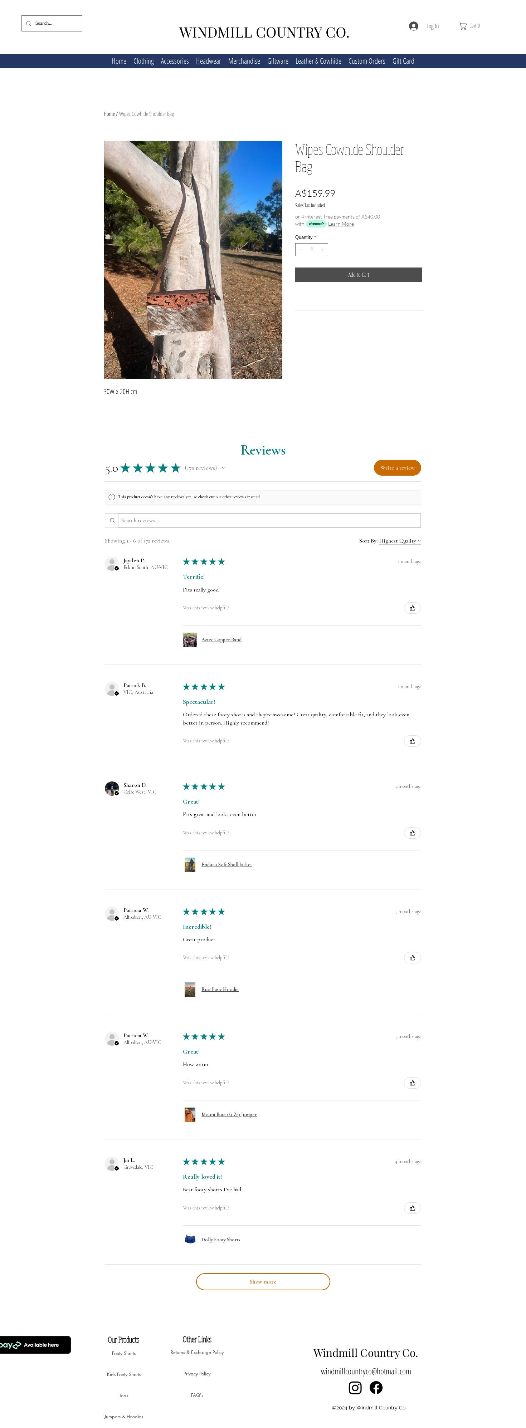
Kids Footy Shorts (124, 1374)
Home (109, 114)
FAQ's (197, 1395)
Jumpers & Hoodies (123, 1416)
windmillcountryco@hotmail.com (366, 1371)
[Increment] (323, 250)
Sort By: (368, 540)
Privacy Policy (197, 1373)
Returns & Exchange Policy (197, 1352)
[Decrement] (300, 250)
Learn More (341, 224)
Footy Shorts (124, 1353)
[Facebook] (376, 1387)
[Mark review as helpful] (412, 608)
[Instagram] (355, 1387)
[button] (482, 26)
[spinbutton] (312, 250)
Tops (123, 1395)
